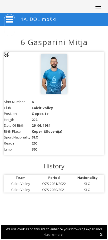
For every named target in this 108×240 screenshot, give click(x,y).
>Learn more (53, 234)
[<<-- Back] (6, 54)
